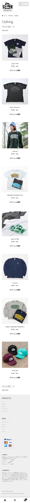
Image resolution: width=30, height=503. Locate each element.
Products (10, 15)
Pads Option (5, 409)
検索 (15, 500)
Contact (3, 431)
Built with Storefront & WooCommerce (13, 493)
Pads (3, 401)
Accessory (4, 406)
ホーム (5, 15)
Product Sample (5, 422)
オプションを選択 (15, 70)
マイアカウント (5, 500)
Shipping (4, 426)
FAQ (3, 429)
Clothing (4, 404)
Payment (4, 424)
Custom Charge (5, 411)
